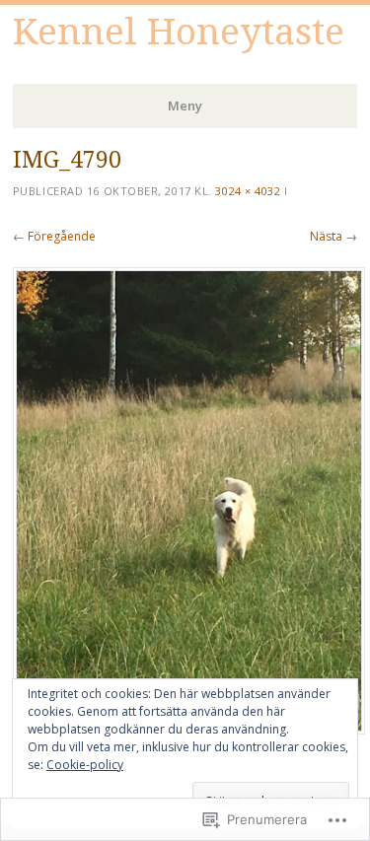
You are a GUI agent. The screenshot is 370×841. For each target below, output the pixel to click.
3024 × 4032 (247, 190)
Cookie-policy (84, 764)
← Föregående (54, 236)
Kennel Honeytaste (178, 32)
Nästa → (333, 236)
